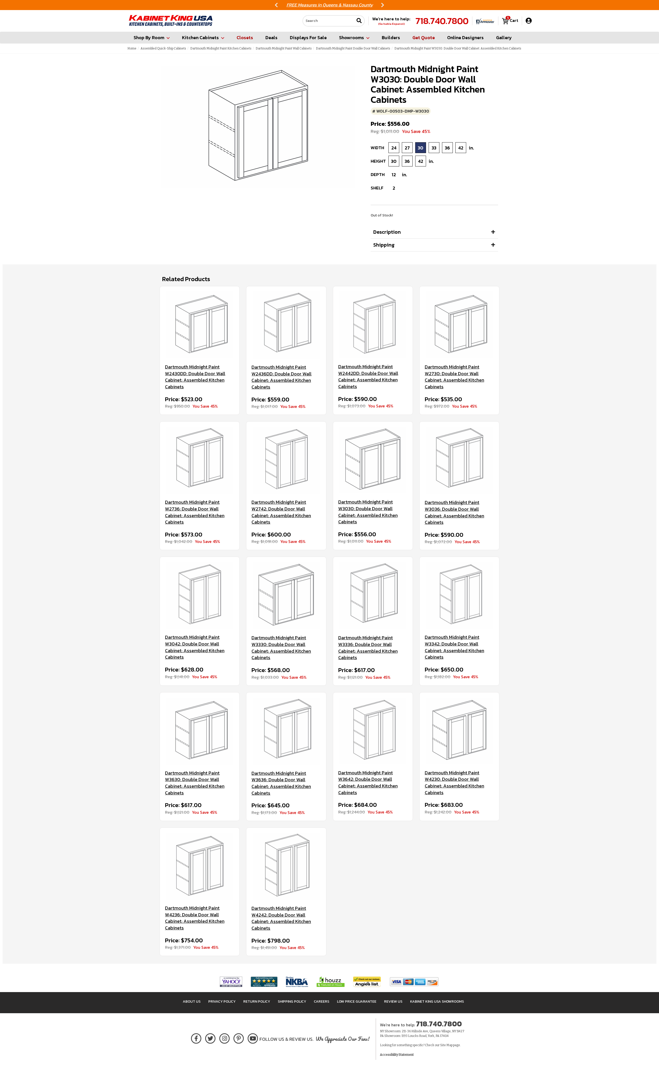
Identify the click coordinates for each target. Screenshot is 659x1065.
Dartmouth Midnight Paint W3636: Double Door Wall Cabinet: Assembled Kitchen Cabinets (281, 783)
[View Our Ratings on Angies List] (367, 981)
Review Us (393, 1001)
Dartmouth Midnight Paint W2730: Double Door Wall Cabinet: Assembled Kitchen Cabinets (454, 377)
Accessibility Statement (397, 1054)
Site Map (446, 1045)
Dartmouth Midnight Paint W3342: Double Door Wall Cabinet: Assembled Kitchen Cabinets (454, 647)
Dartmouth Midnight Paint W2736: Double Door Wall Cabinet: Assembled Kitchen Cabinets (194, 512)
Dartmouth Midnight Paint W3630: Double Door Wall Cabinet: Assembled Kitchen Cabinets (194, 783)
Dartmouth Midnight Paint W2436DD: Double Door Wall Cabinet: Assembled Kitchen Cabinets (281, 377)
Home (131, 48)
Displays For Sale (308, 37)
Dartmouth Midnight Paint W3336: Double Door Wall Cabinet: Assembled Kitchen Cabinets (368, 647)
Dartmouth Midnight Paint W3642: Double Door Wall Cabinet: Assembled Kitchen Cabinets (368, 782)
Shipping (384, 245)
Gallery (504, 37)
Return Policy (256, 1001)
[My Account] (529, 21)
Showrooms (351, 37)
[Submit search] (359, 21)
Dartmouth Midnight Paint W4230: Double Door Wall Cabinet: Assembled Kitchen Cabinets (454, 782)
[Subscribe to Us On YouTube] (252, 1037)
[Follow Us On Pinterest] (238, 1037)
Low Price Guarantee (356, 1001)
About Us (192, 1001)
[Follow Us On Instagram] (224, 1037)
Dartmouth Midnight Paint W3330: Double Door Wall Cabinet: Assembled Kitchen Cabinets (281, 647)
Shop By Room (149, 37)
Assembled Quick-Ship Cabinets (163, 48)
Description (387, 232)
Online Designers (465, 37)
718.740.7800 (442, 20)
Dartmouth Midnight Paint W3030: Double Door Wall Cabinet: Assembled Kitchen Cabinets (368, 512)
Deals (271, 37)
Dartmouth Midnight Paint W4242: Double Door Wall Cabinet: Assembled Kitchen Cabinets (281, 918)
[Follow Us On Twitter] (210, 1037)
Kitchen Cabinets (200, 37)
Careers (321, 1001)
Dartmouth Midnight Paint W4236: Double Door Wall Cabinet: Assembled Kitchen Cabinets (194, 918)
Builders (391, 37)
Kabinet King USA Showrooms (437, 1001)
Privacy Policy (222, 1001)
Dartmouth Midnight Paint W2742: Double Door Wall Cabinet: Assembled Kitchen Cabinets (281, 512)
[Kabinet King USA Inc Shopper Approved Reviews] (485, 21)
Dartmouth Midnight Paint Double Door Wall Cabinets (353, 48)
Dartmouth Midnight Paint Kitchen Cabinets (221, 48)
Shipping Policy (292, 1001)
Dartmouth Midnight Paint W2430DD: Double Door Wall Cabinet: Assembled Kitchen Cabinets (195, 377)
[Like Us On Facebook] (196, 1037)
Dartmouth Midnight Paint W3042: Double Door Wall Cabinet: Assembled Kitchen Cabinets (194, 647)
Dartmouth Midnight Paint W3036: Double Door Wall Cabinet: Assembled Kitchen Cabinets (454, 512)
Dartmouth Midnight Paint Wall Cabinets (284, 48)
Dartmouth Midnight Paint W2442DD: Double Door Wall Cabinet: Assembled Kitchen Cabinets (368, 376)
